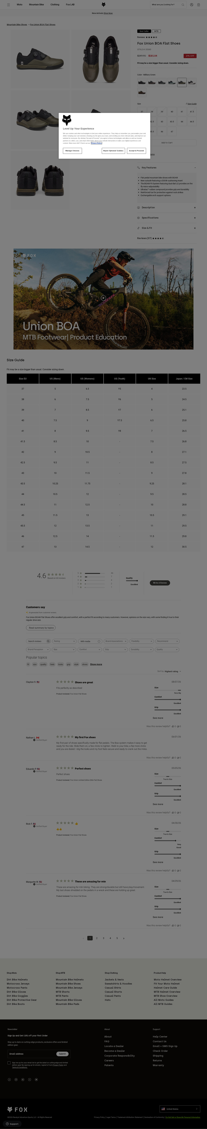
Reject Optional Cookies (113, 151)
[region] (104, 136)
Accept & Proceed (136, 151)
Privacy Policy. (96, 143)
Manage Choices (72, 151)
